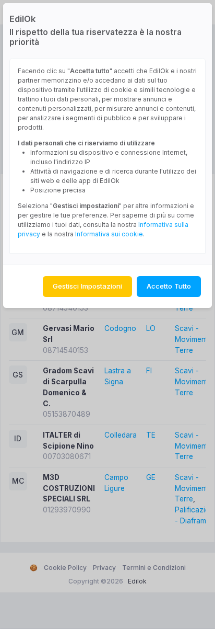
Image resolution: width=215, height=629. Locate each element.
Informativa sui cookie (109, 234)
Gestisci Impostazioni (87, 286)
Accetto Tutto (169, 286)
